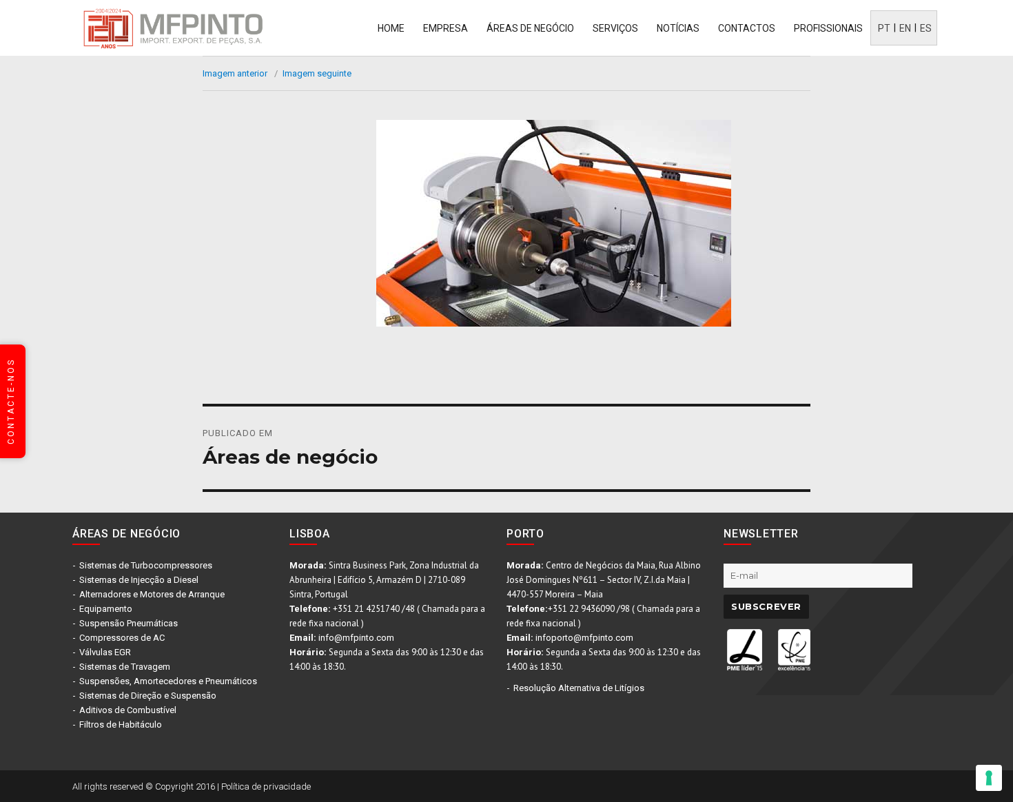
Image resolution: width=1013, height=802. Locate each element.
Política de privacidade (266, 786)
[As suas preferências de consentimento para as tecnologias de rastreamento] (989, 778)
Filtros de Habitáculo (120, 724)
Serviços (615, 28)
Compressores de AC (122, 638)
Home (391, 28)
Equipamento (105, 609)
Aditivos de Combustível (127, 710)
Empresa (445, 28)
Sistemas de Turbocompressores (145, 565)
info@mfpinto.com (356, 638)
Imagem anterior (235, 73)
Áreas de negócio (530, 28)
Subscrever (766, 606)
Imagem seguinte (317, 73)
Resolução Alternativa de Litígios (578, 688)
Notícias (678, 28)
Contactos (746, 28)
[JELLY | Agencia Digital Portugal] (796, 785)
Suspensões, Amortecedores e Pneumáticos (168, 681)
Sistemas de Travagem (124, 666)
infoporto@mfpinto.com (584, 638)
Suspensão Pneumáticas (128, 623)
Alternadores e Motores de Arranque (152, 594)
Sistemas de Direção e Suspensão (147, 695)
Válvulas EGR (105, 652)
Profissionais (828, 28)
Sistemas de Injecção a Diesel (138, 580)
